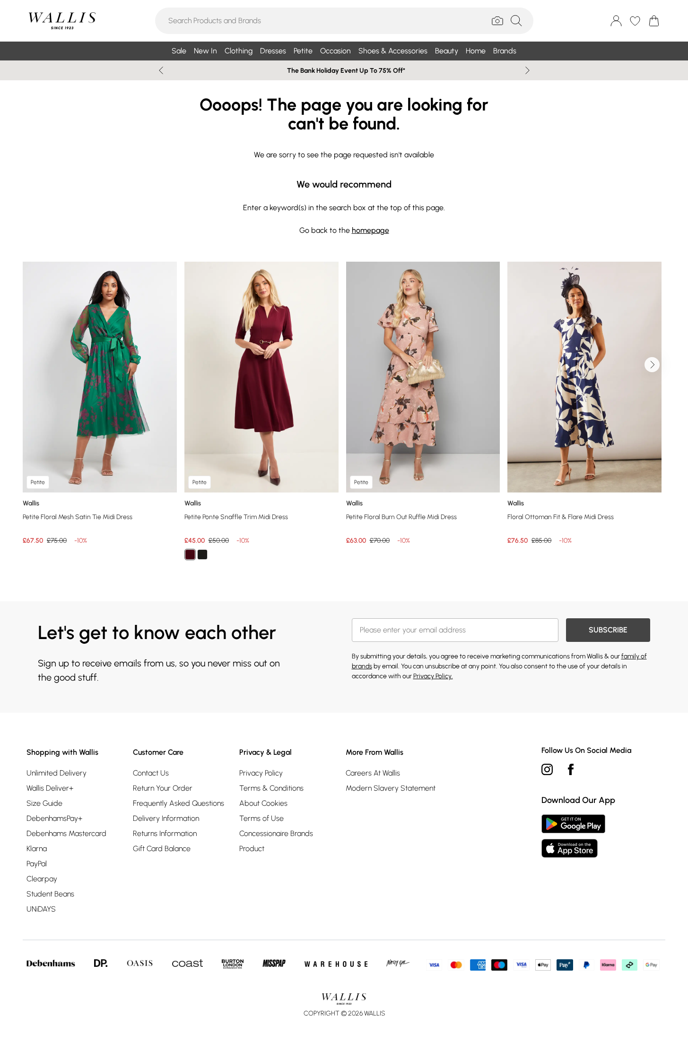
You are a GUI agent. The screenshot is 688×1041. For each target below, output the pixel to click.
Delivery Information (166, 818)
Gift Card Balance (162, 848)
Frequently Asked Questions (178, 803)
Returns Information (165, 833)
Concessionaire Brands (276, 833)
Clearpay (41, 878)
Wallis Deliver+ (49, 788)
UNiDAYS (41, 908)
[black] (202, 554)
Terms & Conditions (271, 788)
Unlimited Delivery (56, 772)
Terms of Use (261, 818)
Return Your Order (162, 788)
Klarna (36, 848)
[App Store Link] (573, 836)
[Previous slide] (161, 70)
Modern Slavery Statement (390, 788)
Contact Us (151, 772)
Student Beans (50, 893)
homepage (370, 230)
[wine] (190, 554)
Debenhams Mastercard (66, 833)
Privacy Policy (261, 772)
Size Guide (44, 803)
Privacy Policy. (433, 676)
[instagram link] (547, 769)
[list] (344, 416)
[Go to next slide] (652, 364)
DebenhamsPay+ (54, 818)
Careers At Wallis (373, 772)
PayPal (36, 863)
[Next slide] (527, 70)
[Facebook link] (570, 769)
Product (251, 848)
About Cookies (263, 803)
